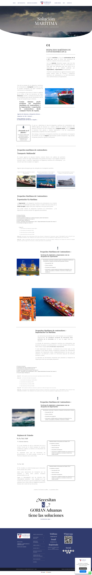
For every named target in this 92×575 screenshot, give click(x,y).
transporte (30, 87)
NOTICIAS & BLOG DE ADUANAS (37, 552)
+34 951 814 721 (53, 536)
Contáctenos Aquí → (46, 519)
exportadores (59, 69)
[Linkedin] (73, 551)
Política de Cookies (21, 546)
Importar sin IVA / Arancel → (25, 116)
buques (47, 135)
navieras (53, 63)
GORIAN (72, 128)
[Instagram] (63, 551)
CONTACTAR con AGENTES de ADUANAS (37, 556)
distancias (20, 95)
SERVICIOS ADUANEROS (32, 2)
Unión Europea (21, 206)
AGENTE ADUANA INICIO (38, 534)
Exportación (22, 203)
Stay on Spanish (83, 568)
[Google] (66, 551)
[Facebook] (67, 553)
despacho (58, 128)
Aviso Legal (20, 541)
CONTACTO (69, 2)
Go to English (83, 571)
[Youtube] (68, 551)
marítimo (54, 57)
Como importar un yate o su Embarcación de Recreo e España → (27, 119)
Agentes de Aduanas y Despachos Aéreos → (29, 114)
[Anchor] (69, 553)
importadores (50, 69)
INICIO (14, 2)
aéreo (63, 128)
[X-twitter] (71, 551)
